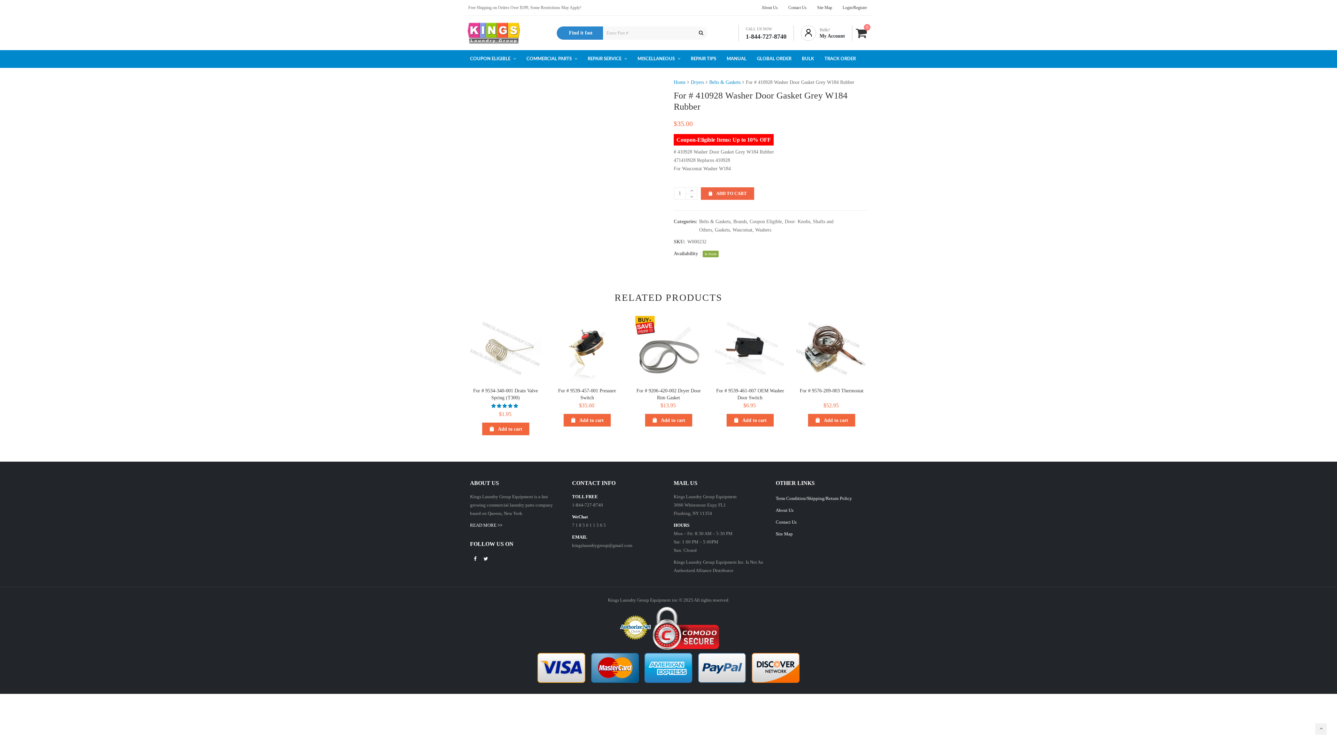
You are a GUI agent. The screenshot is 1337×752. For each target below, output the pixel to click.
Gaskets (722, 230)
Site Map (784, 533)
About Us (784, 510)
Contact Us (786, 522)
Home (680, 82)
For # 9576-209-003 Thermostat (831, 390)
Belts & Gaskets (725, 82)
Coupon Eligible (766, 221)
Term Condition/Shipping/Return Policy (814, 498)
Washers (763, 230)
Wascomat (742, 230)
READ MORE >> (486, 525)
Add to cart (731, 193)
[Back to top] (1321, 729)
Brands (740, 221)
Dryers (697, 82)
